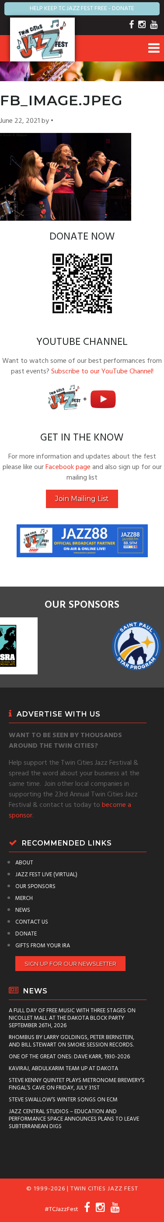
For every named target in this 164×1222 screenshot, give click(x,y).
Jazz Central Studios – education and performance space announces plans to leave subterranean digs (74, 1119)
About (24, 862)
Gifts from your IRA (42, 945)
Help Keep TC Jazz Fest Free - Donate (82, 9)
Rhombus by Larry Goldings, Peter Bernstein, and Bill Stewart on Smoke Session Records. (71, 1041)
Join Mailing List (82, 499)
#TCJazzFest (61, 1209)
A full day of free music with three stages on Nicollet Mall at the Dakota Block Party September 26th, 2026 (72, 1018)
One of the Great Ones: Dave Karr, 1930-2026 (69, 1056)
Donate (26, 934)
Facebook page (68, 467)
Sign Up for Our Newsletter (70, 963)
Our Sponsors (35, 886)
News (22, 910)
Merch (24, 898)
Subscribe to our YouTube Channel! (102, 371)
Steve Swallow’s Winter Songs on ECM (63, 1099)
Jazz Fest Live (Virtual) (46, 874)
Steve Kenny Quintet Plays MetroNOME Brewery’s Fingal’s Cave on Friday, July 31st (77, 1084)
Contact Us (31, 922)
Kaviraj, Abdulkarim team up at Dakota (63, 1068)
